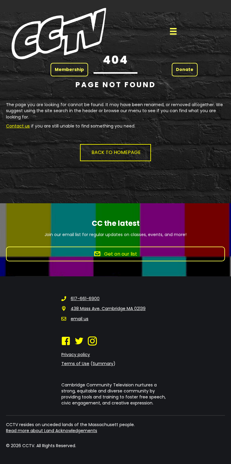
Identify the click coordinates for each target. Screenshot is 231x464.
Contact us (18, 126)
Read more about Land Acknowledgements (51, 431)
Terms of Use (75, 364)
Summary (103, 364)
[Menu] (173, 31)
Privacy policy (75, 355)
